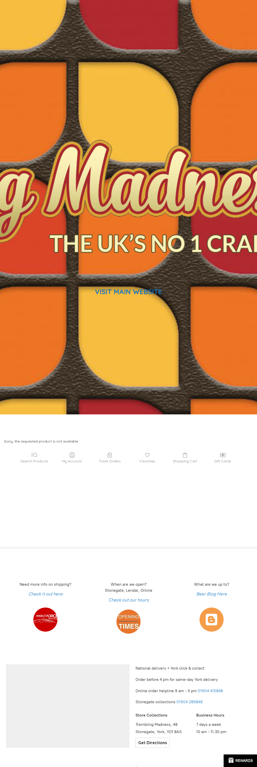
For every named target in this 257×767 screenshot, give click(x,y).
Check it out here (45, 594)
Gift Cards (222, 461)
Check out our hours (128, 600)
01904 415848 (211, 690)
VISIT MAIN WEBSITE (128, 291)
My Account (72, 461)
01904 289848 (189, 701)
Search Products (34, 461)
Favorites (147, 461)
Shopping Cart (185, 461)
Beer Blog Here (211, 594)
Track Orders (110, 461)
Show (240, 760)
